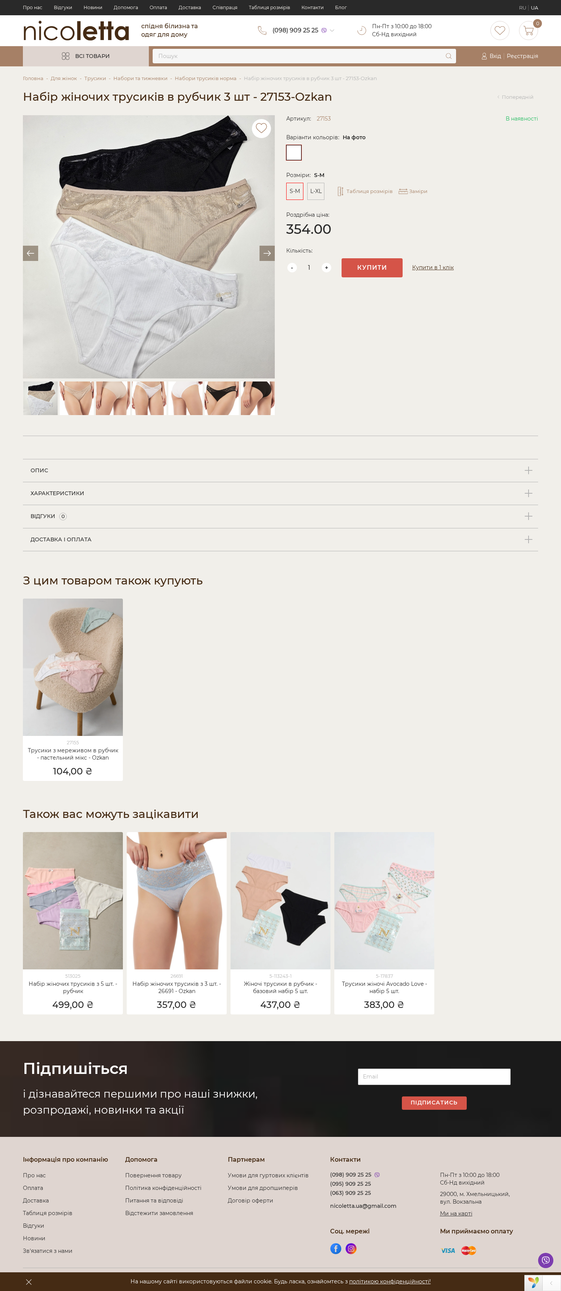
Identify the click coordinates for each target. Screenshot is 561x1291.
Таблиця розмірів (269, 7)
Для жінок (64, 78)
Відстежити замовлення (159, 1213)
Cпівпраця (225, 7)
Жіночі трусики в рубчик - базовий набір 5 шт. (280, 987)
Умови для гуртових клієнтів (268, 1175)
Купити (372, 267)
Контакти (312, 7)
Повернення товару (153, 1175)
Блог (341, 7)
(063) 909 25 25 (350, 1193)
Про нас (32, 7)
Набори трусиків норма (206, 78)
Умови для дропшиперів (263, 1188)
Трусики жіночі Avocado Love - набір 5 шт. (384, 987)
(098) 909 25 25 (295, 30)
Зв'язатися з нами (48, 1251)
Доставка (190, 7)
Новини (93, 7)
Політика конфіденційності (165, 1188)
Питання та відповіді (154, 1200)
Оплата (158, 7)
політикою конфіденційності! (390, 1281)
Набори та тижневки (140, 78)
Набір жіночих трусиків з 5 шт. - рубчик (73, 987)
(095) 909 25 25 (350, 1183)
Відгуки (63, 7)
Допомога (126, 7)
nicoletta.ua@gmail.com (363, 1205)
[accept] (28, 1282)
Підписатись (434, 1102)
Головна (33, 78)
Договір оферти (250, 1200)
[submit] (449, 56)
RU (522, 8)
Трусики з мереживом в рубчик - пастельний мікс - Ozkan (73, 754)
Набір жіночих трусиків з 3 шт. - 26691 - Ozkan (176, 987)
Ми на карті (456, 1213)
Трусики (95, 78)
